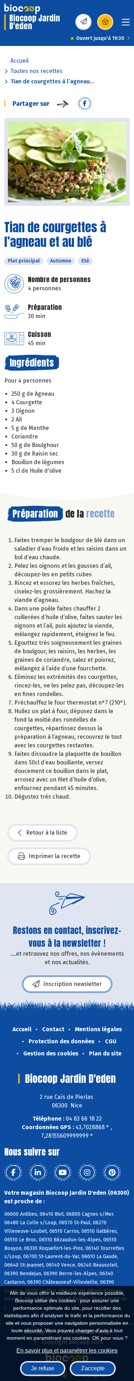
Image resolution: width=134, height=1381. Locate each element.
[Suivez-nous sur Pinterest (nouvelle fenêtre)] (112, 1173)
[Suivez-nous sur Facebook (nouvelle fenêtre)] (13, 1173)
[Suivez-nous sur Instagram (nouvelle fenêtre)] (87, 1173)
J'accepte (93, 1368)
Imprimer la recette (54, 856)
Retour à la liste (46, 832)
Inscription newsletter (72, 984)
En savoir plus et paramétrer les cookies (67, 1351)
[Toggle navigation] (126, 24)
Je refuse (42, 1368)
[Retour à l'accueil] (22, 9)
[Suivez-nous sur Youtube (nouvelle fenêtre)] (62, 1173)
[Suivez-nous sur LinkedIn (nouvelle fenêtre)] (38, 1173)
